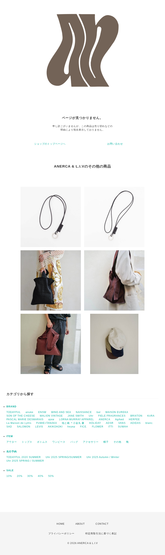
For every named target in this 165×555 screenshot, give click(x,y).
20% (20, 476)
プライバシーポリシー (61, 533)
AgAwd (119, 419)
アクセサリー (91, 442)
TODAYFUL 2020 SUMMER (23, 457)
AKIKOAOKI (55, 426)
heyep (71, 426)
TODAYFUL (13, 412)
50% (51, 476)
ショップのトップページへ (50, 143)
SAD (9, 426)
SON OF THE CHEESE (20, 415)
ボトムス (42, 442)
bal (99, 412)
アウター (11, 442)
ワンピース (58, 442)
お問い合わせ (115, 143)
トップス (27, 442)
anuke (29, 412)
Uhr (91, 415)
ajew (51, 419)
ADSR (109, 423)
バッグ (74, 442)
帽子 (106, 442)
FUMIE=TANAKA (46, 423)
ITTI (110, 426)
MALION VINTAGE (51, 415)
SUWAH (123, 426)
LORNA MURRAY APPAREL (76, 419)
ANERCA (104, 419)
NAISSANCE (84, 412)
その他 (117, 442)
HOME (61, 523)
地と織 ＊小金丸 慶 (73, 423)
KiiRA (151, 415)
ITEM (9, 436)
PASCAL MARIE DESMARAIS (24, 419)
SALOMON (23, 426)
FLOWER (97, 426)
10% (9, 476)
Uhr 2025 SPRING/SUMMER (64, 457)
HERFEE (134, 419)
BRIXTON (136, 415)
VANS (122, 423)
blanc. (149, 423)
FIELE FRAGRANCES (112, 415)
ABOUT (80, 523)
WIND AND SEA (61, 412)
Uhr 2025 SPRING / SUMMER (25, 460)
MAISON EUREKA (116, 412)
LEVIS (39, 426)
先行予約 (11, 451)
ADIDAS (135, 423)
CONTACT (102, 523)
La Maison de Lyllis (18, 423)
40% (40, 476)
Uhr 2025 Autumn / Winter (103, 457)
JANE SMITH (76, 415)
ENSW (42, 412)
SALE (10, 470)
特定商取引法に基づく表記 (101, 533)
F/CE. (83, 426)
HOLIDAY (95, 423)
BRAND (11, 406)
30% (30, 476)
